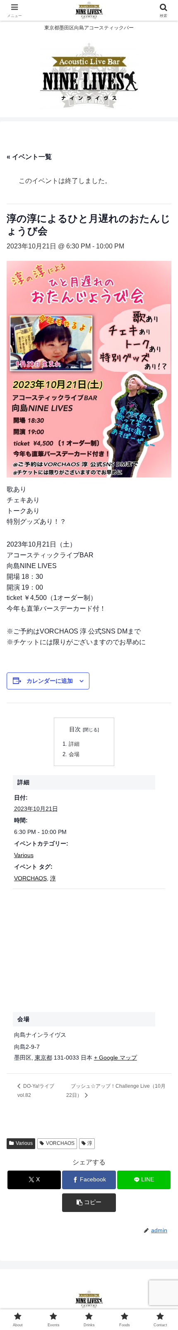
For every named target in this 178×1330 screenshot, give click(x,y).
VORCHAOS (30, 878)
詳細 (74, 744)
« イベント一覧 (29, 156)
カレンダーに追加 (49, 680)
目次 (75, 729)
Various (24, 855)
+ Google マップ (115, 1057)
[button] (88, 1202)
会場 (74, 754)
